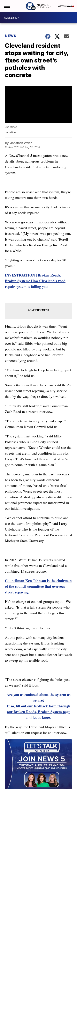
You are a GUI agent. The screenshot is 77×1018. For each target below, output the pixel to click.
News (10, 36)
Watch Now (65, 6)
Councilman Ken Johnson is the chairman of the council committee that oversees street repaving (38, 586)
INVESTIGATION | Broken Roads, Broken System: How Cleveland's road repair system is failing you (35, 280)
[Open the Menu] (7, 6)
